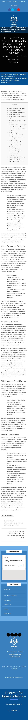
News (4, 1)
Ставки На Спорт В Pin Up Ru (17, 157)
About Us (8, 28)
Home (3, 28)
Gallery (15, 1)
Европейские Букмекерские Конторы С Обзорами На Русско (13, 523)
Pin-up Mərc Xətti (13, 155)
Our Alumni (15, 30)
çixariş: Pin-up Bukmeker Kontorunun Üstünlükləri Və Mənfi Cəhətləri (17, 129)
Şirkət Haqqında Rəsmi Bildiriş (17, 112)
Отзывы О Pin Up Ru (14, 159)
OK (21, 565)
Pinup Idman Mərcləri (14, 114)
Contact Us (11, 32)
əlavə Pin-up (12, 147)
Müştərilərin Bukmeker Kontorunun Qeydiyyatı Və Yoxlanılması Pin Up (16, 151)
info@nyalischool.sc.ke (15, 654)
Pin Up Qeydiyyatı (13, 133)
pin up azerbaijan (7, 515)
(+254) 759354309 (15, 656)
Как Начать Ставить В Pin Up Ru (18, 125)
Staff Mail (14, 5)
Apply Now (14, 710)
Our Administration (10, 595)
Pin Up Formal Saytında (15, 145)
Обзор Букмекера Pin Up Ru (17, 108)
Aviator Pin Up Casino (14, 110)
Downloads (22, 1)
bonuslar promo (13, 365)
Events (9, 1)
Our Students (6, 30)
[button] (14, 569)
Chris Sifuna (13, 62)
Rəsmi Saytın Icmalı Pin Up (16, 135)
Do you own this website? (10, 565)
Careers (4, 32)
